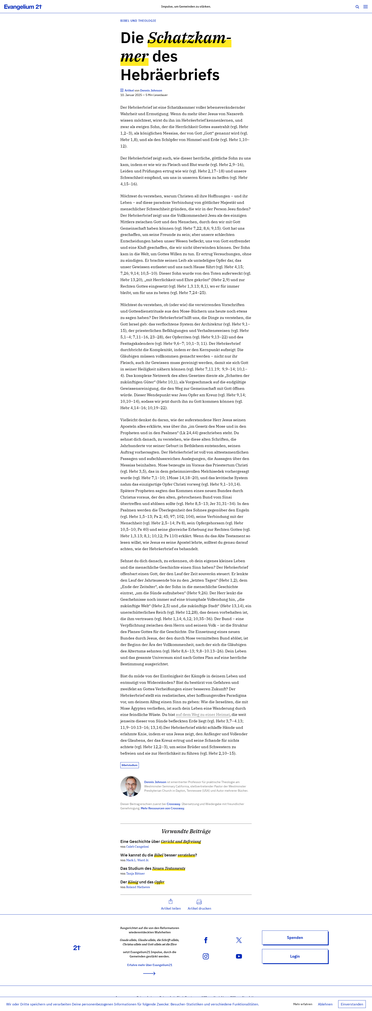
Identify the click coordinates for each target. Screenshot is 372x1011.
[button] (171, 904)
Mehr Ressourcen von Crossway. (163, 808)
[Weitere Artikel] (122, 90)
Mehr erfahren (302, 1004)
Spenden (295, 937)
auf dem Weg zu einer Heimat (203, 714)
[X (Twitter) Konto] (239, 940)
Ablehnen (325, 1004)
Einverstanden (352, 1004)
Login (295, 956)
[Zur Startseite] (28, 6)
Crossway (173, 804)
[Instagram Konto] (206, 956)
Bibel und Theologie (138, 21)
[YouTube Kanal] (239, 956)
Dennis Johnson (155, 782)
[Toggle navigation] (365, 6)
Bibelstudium (130, 765)
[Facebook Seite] (206, 940)
